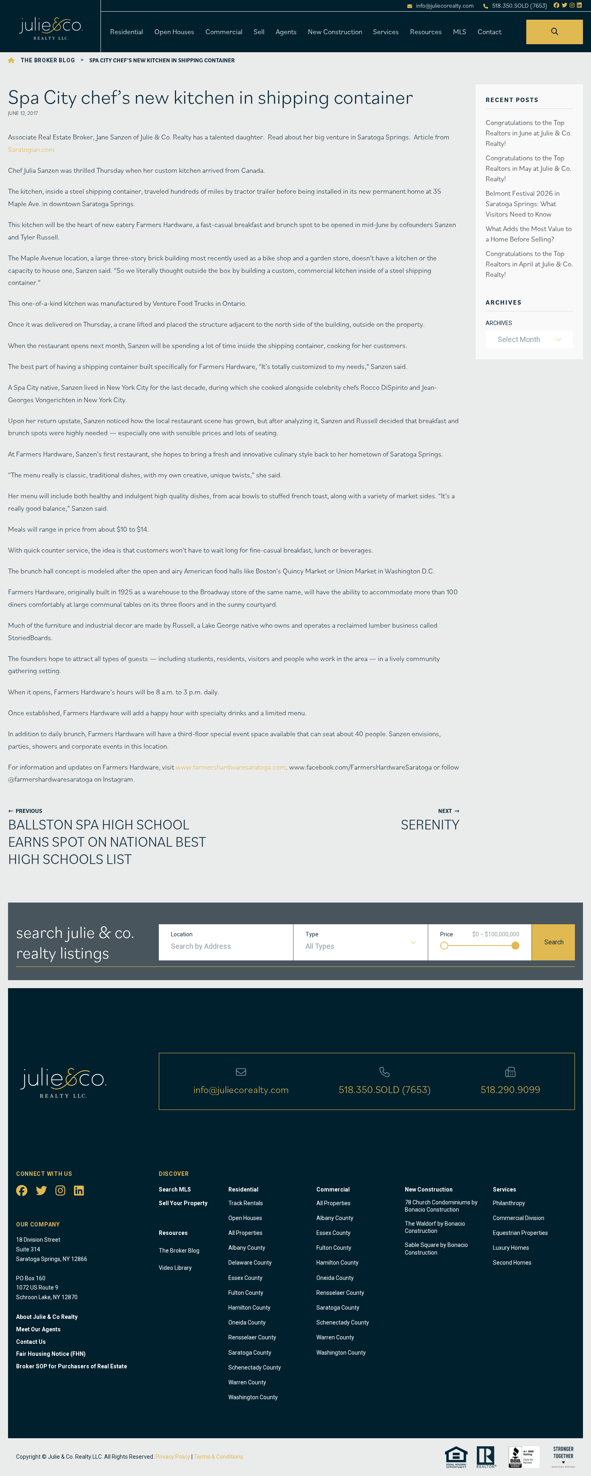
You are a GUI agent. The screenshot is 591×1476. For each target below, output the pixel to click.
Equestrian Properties (520, 1233)
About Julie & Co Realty (47, 1317)
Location (182, 934)
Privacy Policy (173, 1456)
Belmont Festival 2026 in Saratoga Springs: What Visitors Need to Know (523, 203)
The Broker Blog (48, 60)
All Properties (245, 1233)
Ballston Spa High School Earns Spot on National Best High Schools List (107, 841)
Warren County (247, 1382)
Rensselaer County (252, 1337)
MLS (459, 31)
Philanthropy (509, 1203)
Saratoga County (249, 1352)
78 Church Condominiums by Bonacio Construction (441, 1206)
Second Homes (512, 1262)
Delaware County (250, 1262)
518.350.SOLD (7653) (520, 5)
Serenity (430, 824)
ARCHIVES (499, 323)
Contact (489, 31)
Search (554, 942)
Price (446, 934)
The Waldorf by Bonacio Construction (435, 1227)
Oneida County (247, 1322)
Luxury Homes (511, 1248)
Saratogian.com (31, 149)
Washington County (253, 1397)
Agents (286, 31)
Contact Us (31, 1342)
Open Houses (174, 31)
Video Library (175, 1268)
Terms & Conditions (218, 1456)
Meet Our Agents (38, 1329)
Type (312, 934)
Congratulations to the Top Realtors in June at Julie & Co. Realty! (529, 133)
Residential (126, 31)
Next (449, 811)
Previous (25, 811)
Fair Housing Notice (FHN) (51, 1354)
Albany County (246, 1248)
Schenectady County (254, 1367)
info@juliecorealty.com (445, 5)
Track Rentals (245, 1203)
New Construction (335, 31)
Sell (259, 31)
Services (386, 31)
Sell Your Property (183, 1203)
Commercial (223, 31)
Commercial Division (518, 1218)
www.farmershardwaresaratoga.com (231, 767)
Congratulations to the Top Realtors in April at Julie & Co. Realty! (529, 264)
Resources (426, 31)
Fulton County (245, 1293)
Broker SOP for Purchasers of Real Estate (71, 1366)
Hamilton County (249, 1307)
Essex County (245, 1278)
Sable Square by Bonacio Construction (436, 1248)
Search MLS (175, 1189)
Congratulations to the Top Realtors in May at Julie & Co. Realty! (528, 168)
